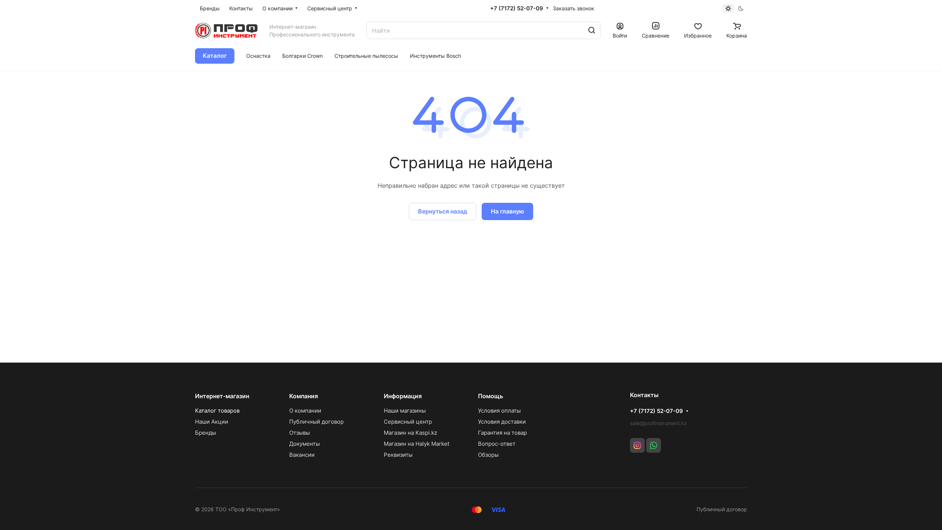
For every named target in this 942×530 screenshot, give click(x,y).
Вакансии (302, 454)
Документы (304, 443)
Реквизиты (398, 454)
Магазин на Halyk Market (416, 443)
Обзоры (488, 454)
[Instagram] (637, 445)
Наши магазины (405, 410)
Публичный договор (316, 421)
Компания (303, 396)
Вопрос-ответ (497, 443)
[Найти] (591, 30)
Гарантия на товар (502, 432)
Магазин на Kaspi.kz (410, 432)
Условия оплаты (499, 410)
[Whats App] (653, 445)
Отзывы (299, 432)
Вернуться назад (442, 211)
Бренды (205, 432)
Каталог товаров (217, 410)
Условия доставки (502, 421)
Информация (403, 396)
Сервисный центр (408, 421)
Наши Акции (211, 421)
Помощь (490, 396)
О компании (305, 410)
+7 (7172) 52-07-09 (516, 8)
